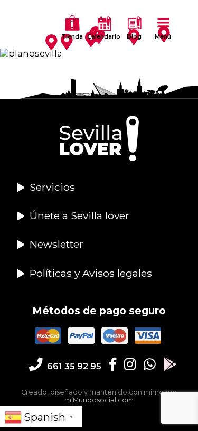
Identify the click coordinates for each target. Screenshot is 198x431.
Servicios (52, 187)
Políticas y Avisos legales (91, 273)
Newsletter (56, 244)
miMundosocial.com (99, 400)
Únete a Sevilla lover (79, 215)
